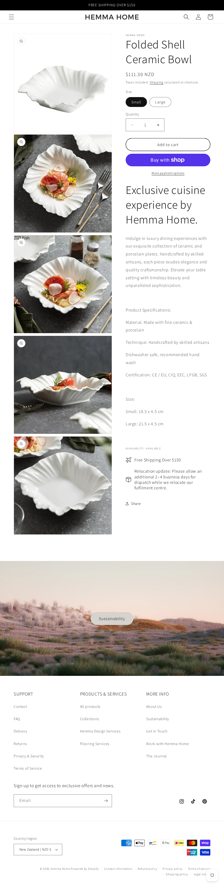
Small (136, 102)
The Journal (156, 756)
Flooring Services (95, 743)
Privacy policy (172, 869)
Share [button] (136, 503)
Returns (20, 743)
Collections (89, 718)
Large (160, 102)
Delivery (20, 731)
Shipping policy (177, 874)
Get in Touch (156, 731)
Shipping (156, 82)
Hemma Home (60, 869)
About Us (154, 706)
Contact (20, 706)
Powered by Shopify (85, 869)
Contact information (118, 869)
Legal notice (202, 874)
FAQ (17, 718)
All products (90, 706)
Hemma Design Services (100, 731)
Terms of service (199, 869)
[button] (11, 17)
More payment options (168, 173)
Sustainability (112, 618)
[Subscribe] (106, 800)
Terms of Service (28, 768)
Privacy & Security (29, 756)
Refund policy (147, 869)
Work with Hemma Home (167, 743)
